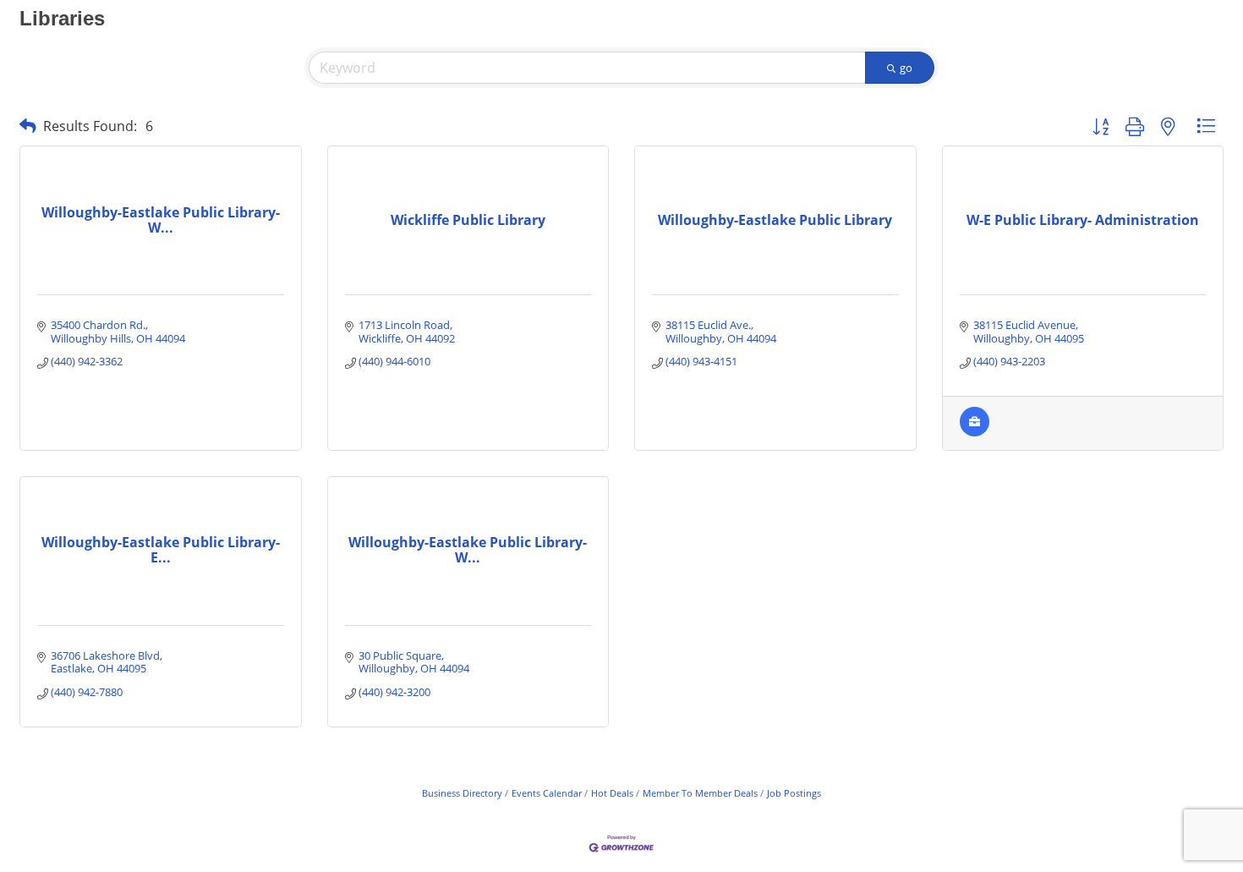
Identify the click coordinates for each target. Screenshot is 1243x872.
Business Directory (462, 793)
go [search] (906, 67)
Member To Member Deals (700, 793)
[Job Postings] (974, 432)
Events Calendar (547, 793)
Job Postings (794, 793)
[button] (27, 125)
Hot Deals (612, 793)
